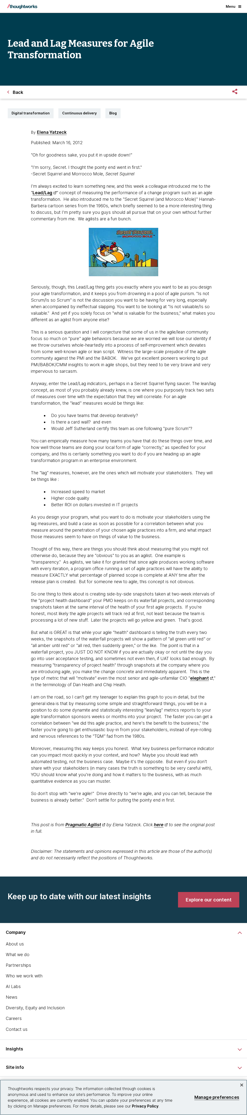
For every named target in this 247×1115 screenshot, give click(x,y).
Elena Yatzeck (52, 132)
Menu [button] (230, 6)
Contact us (16, 1029)
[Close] (241, 1085)
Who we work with (24, 975)
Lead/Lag (42, 192)
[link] (208, 899)
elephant (199, 678)
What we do (17, 954)
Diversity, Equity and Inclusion (35, 1007)
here (159, 824)
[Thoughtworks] (22, 6)
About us (15, 943)
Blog (113, 113)
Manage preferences (216, 1097)
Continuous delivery (79, 113)
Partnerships (18, 965)
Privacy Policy (145, 1106)
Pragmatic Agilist (83, 824)
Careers (14, 1018)
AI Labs (13, 986)
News (11, 997)
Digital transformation (31, 113)
